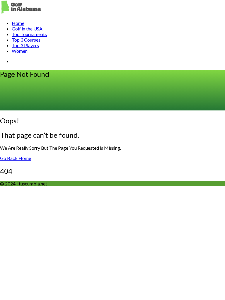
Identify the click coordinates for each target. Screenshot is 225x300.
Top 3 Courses (26, 39)
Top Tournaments (29, 34)
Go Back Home (15, 158)
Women (20, 51)
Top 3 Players (25, 45)
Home (18, 23)
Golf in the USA (27, 28)
